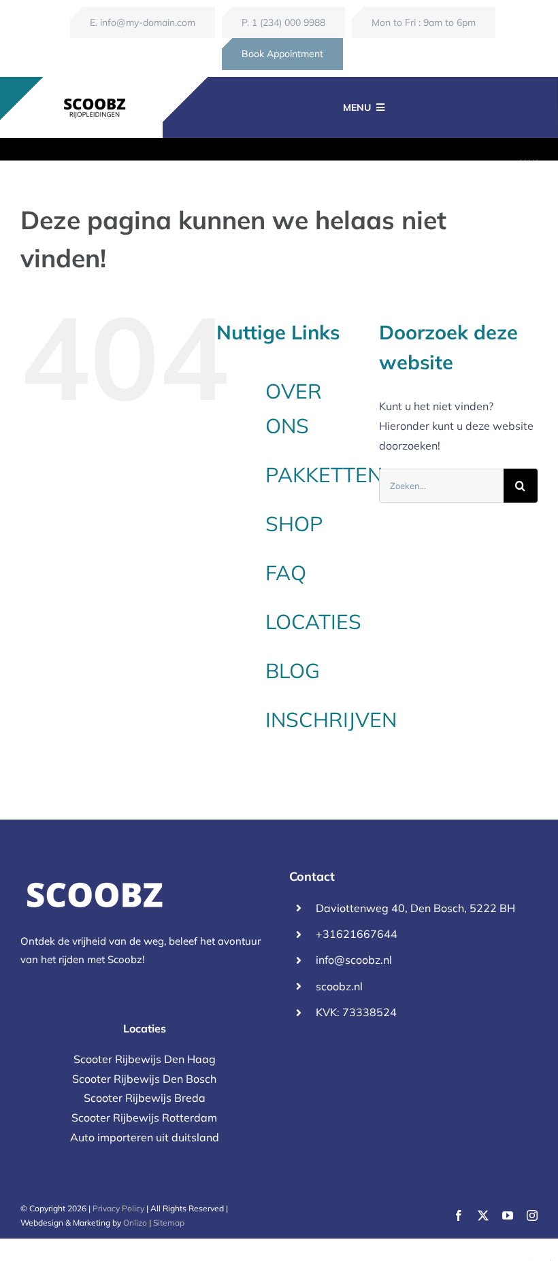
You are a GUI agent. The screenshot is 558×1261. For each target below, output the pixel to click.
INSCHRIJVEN (331, 720)
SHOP (294, 524)
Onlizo (135, 1222)
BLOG (292, 671)
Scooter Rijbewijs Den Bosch (144, 1079)
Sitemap (168, 1222)
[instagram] (532, 1215)
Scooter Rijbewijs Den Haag (144, 1059)
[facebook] (458, 1215)
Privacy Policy (118, 1208)
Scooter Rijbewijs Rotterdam (144, 1117)
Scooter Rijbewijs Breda (145, 1098)
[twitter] (483, 1215)
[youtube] (507, 1215)
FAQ (285, 573)
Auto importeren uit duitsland (144, 1137)
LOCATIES (313, 622)
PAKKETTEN (323, 475)
